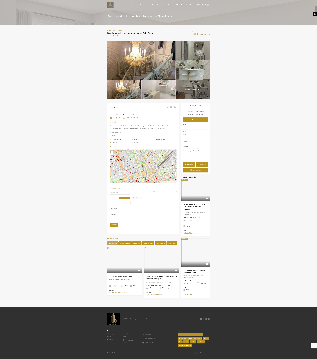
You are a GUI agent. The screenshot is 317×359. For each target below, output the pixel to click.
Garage (200, 335)
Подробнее (124, 268)
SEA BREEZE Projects (184, 345)
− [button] (112, 154)
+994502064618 (201, 4)
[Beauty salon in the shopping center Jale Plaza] (143, 163)
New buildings (198, 338)
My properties (196, 120)
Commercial (181, 335)
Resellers (193, 342)
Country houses (191, 335)
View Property (196, 197)
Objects (206, 338)
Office (180, 342)
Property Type (136, 243)
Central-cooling (116, 139)
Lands (190, 338)
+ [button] (112, 152)
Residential (201, 342)
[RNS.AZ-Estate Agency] (110, 7)
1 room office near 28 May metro (121, 276)
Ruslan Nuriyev (195, 105)
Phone (184, 139)
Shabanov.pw (206, 353)
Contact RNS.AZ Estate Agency (130, 341)
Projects (151, 5)
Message (185, 146)
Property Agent (172, 243)
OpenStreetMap (168, 182)
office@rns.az (149, 342)
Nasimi (120, 30)
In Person (124, 197)
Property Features (125, 243)
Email (184, 131)
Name (184, 124)
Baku (114, 30)
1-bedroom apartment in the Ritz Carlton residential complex (194, 206)
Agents (110, 339)
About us (142, 5)
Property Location (148, 243)
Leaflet (161, 182)
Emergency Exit (160, 139)
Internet (136, 142)
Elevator (136, 139)
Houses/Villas (182, 338)
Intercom (114, 142)
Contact (170, 5)
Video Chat (136, 197)
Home (109, 30)
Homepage (134, 5)
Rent (163, 5)
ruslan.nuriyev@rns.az (198, 114)
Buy (158, 5)
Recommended (113, 243)
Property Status (160, 243)
